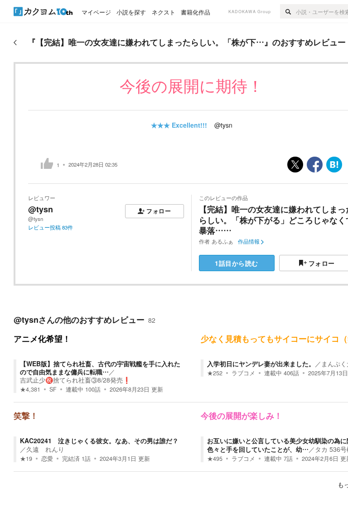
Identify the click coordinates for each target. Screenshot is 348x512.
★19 (26, 458)
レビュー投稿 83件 (50, 227)
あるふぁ (222, 241)
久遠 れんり (45, 449)
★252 (214, 373)
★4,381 (30, 389)
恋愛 (47, 459)
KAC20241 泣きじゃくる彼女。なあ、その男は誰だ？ (99, 440)
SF (53, 389)
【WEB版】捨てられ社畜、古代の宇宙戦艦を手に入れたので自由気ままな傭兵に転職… (100, 367)
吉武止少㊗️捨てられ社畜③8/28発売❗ (75, 379)
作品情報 (249, 241)
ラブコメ (243, 373)
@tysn (223, 124)
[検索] (288, 11)
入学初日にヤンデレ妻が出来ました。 (261, 363)
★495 (214, 458)
